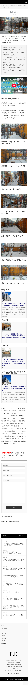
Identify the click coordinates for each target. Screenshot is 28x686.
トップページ (4, 628)
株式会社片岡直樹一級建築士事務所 (17, 679)
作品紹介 (3, 631)
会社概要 (3, 635)
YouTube (18, 673)
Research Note (4, 643)
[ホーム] (1, 5)
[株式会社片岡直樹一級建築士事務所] (3, 2)
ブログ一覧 (3, 633)
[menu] (26, 2)
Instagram (14, 673)
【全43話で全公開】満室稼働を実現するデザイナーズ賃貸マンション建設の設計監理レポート (13, 388)
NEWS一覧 (20, 535)
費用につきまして (4, 638)
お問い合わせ (4, 640)
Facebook (11, 673)
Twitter (8, 673)
